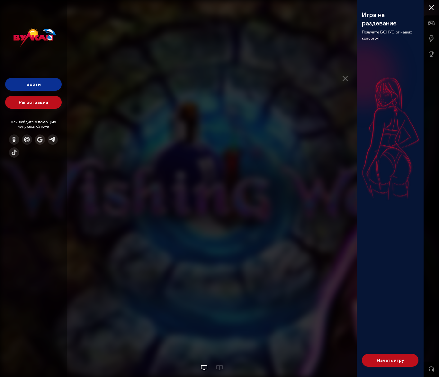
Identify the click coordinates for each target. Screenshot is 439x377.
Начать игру (390, 360)
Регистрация (33, 102)
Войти (33, 84)
